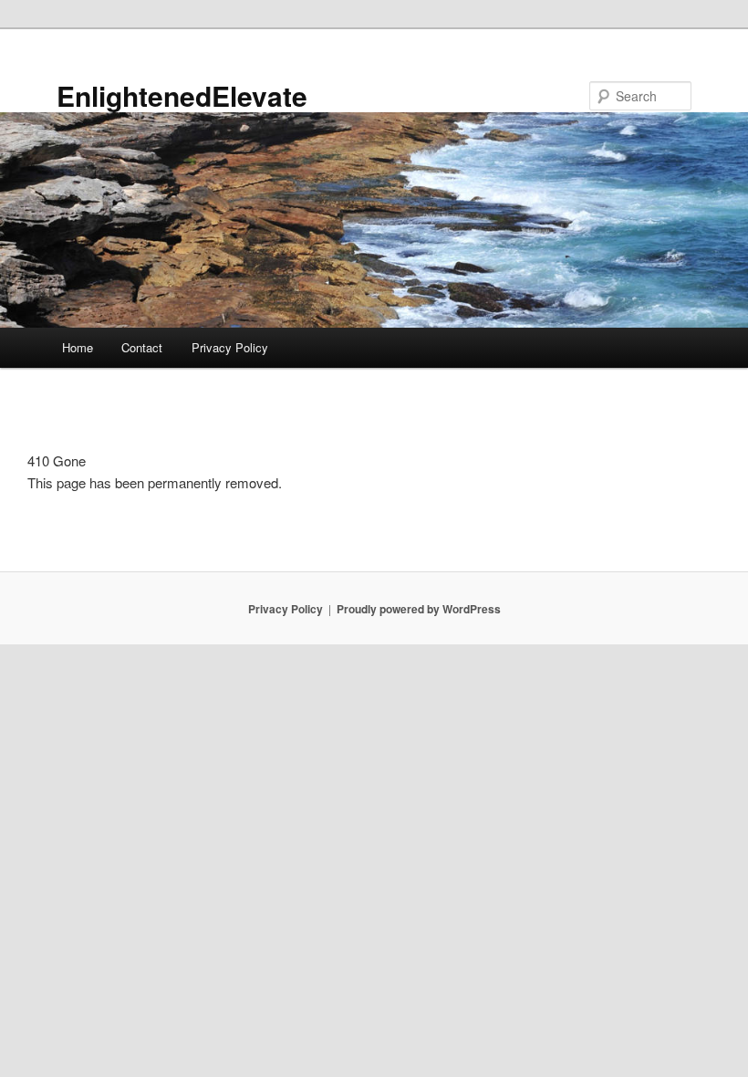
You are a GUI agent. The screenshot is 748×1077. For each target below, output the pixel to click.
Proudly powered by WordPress (419, 609)
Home (77, 347)
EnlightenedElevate (182, 95)
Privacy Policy (230, 347)
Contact (141, 347)
